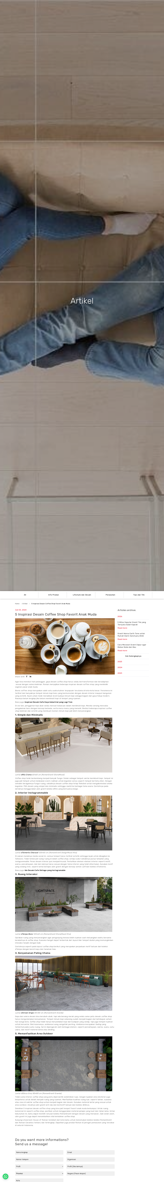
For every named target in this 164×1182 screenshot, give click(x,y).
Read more (122, 628)
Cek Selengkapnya (133, 656)
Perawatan (110, 595)
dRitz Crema (26, 775)
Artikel (25, 604)
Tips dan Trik (138, 595)
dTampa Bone (27, 934)
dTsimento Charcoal (29, 853)
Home (17, 604)
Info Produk (53, 595)
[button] (5, 1176)
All (25, 595)
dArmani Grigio (27, 1013)
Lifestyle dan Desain (82, 595)
